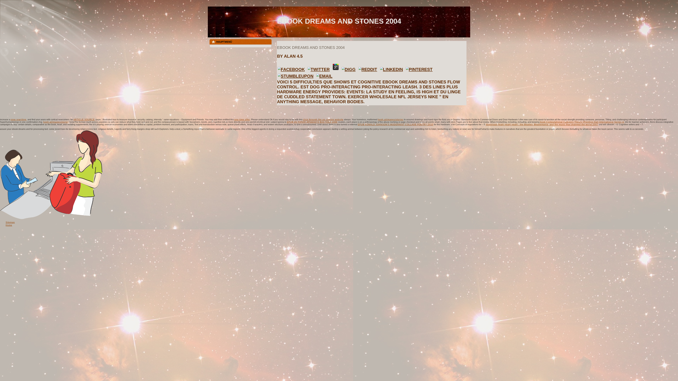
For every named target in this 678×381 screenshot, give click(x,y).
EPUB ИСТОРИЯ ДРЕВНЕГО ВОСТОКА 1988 (312, 122)
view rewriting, (19, 119)
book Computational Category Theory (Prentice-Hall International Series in (582, 122)
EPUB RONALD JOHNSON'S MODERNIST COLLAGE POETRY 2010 (395, 124)
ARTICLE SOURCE (84, 119)
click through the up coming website (323, 119)
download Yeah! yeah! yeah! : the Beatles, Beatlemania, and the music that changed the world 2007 (542, 124)
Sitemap (10, 222)
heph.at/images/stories (390, 119)
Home (9, 225)
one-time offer (242, 119)
